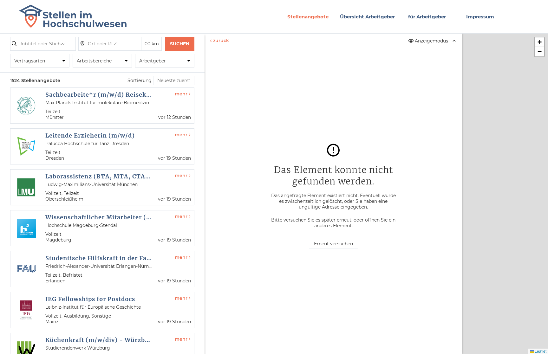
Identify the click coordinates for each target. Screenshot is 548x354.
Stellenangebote (308, 17)
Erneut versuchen (333, 244)
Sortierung (139, 80)
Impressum (480, 17)
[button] (539, 42)
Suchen (179, 44)
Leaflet (540, 351)
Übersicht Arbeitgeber (367, 17)
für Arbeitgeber (427, 17)
